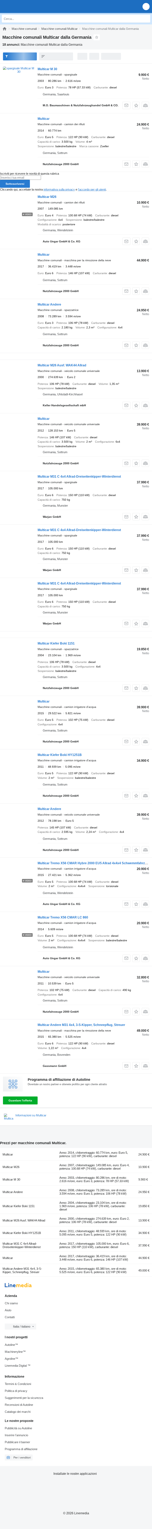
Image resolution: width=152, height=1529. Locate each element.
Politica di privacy (16, 1391)
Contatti (10, 1317)
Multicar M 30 (47, 69)
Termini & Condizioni (18, 1384)
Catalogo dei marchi (17, 1411)
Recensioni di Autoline (19, 1404)
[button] (146, 6)
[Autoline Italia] (26, 6)
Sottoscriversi (15, 183)
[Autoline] (4, 28)
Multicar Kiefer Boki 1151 (56, 643)
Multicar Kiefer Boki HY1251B (60, 755)
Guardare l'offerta (20, 1100)
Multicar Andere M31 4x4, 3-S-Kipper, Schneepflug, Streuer (81, 1025)
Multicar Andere (49, 304)
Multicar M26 (47, 196)
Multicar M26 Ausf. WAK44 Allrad (62, 365)
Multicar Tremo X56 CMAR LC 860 (63, 917)
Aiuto (8, 1310)
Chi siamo (11, 1303)
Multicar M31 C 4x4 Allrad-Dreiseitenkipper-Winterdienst (79, 476)
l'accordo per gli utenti (92, 189)
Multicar (43, 118)
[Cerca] (146, 19)
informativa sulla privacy (59, 189)
